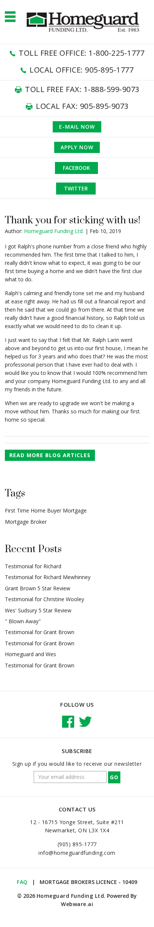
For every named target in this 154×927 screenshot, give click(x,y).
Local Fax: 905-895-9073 (82, 106)
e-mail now (77, 126)
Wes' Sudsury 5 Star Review (38, 610)
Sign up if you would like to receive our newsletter (77, 763)
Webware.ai (77, 904)
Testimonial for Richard (33, 566)
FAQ (22, 881)
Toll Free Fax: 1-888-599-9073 (82, 89)
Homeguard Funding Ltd (70, 895)
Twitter (76, 188)
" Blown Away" (23, 621)
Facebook (76, 167)
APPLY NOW (77, 147)
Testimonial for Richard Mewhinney (47, 577)
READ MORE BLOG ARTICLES (49, 455)
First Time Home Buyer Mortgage (46, 510)
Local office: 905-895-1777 (81, 70)
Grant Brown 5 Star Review (37, 588)
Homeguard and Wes (30, 654)
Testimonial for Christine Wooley (44, 599)
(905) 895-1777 (77, 844)
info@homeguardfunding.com (77, 852)
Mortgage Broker (26, 521)
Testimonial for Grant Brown (39, 632)
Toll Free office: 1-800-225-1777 (81, 53)
